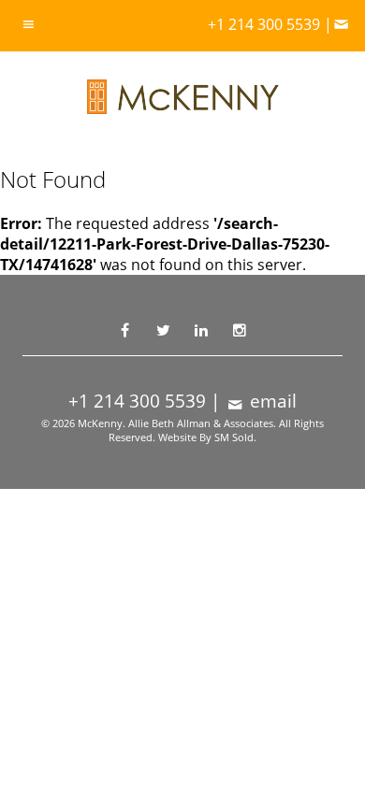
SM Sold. (235, 437)
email (271, 401)
